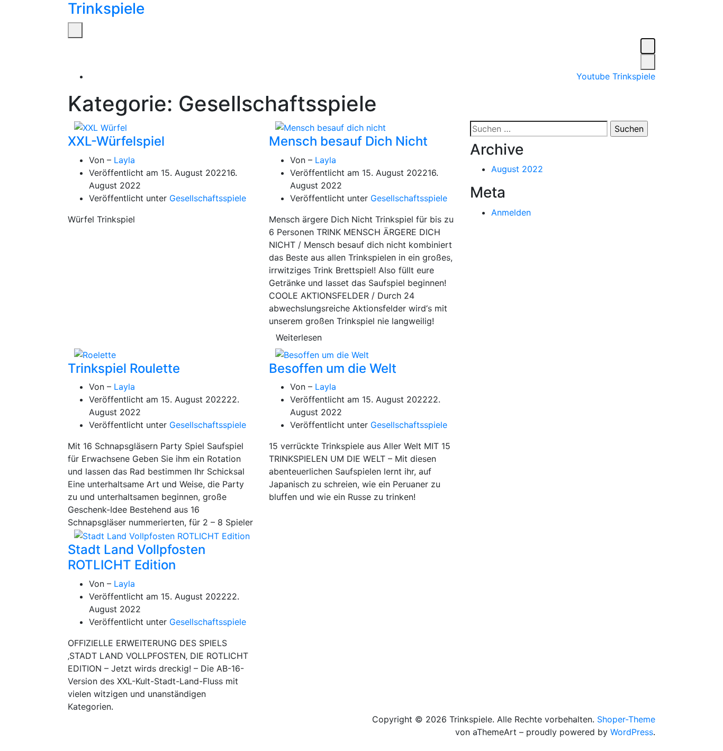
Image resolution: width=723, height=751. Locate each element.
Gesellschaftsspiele (207, 198)
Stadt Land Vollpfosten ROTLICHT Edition (136, 557)
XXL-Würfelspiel (116, 141)
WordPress (631, 732)
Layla (124, 160)
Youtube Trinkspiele (615, 76)
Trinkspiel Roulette (124, 368)
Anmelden (511, 212)
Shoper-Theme (626, 719)
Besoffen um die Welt (332, 368)
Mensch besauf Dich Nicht (348, 141)
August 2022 (517, 169)
